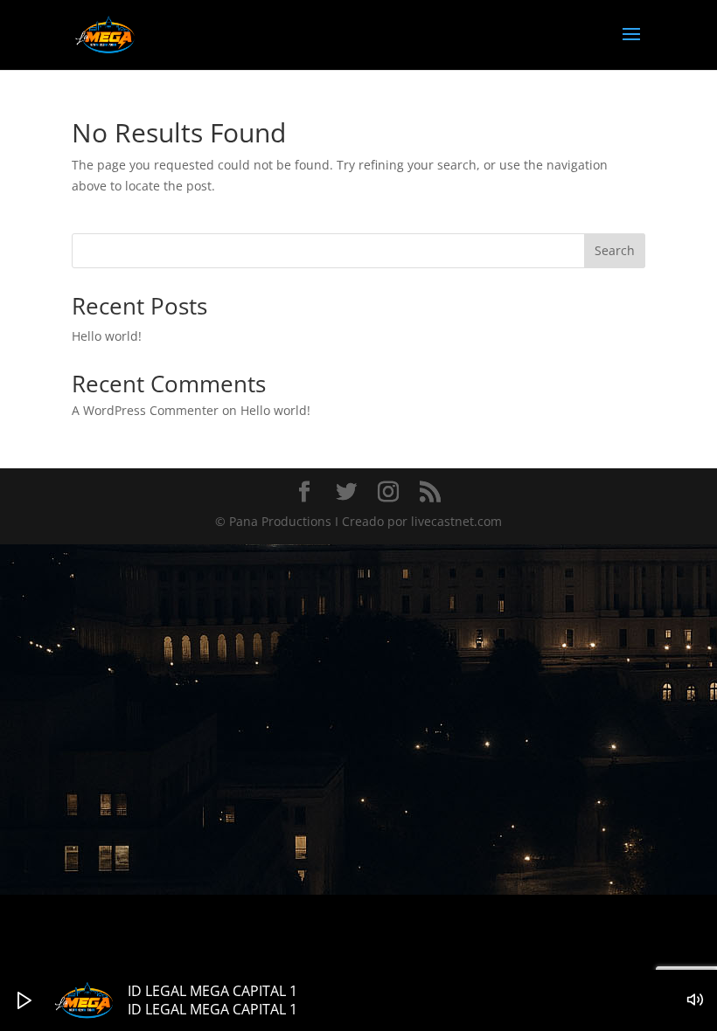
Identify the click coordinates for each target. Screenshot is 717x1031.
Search (615, 250)
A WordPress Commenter (145, 410)
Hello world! (107, 336)
